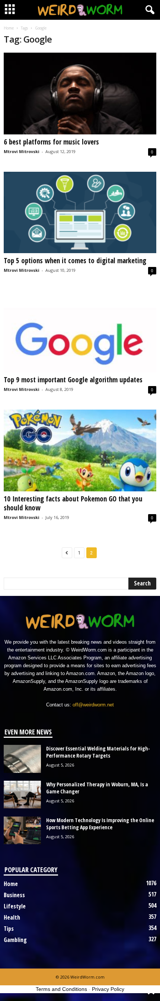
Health (12, 917)
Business (14, 895)
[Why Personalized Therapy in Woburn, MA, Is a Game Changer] (22, 795)
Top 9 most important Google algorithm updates (73, 380)
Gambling (15, 940)
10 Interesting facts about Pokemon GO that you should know (73, 503)
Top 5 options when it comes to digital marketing (75, 260)
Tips (9, 928)
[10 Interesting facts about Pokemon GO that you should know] (80, 450)
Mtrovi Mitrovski (21, 151)
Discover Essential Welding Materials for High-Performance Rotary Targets (98, 752)
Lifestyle (15, 906)
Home (9, 28)
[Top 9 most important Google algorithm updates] (80, 331)
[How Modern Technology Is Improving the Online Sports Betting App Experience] (22, 831)
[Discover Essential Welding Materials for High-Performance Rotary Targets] (22, 759)
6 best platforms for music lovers (52, 142)
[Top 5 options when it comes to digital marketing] (80, 213)
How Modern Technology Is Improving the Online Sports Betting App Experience (100, 824)
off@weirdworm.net (93, 705)
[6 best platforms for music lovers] (80, 93)
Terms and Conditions (61, 989)
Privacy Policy (108, 989)
